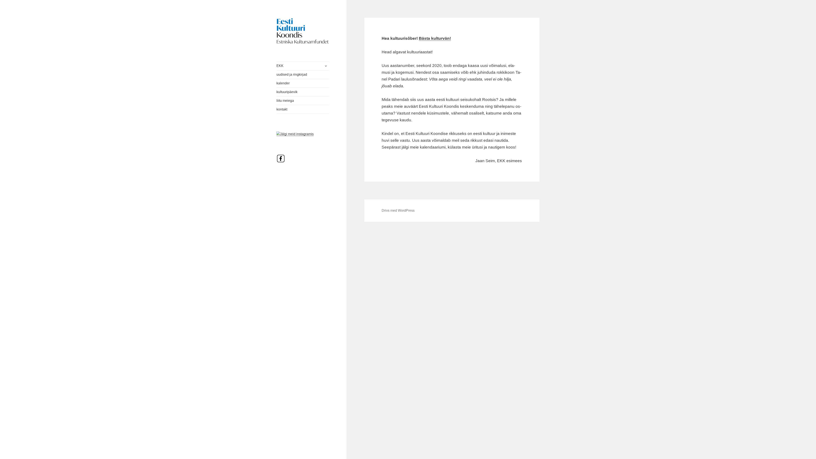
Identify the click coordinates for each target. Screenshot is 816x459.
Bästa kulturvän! (435, 38)
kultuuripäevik (287, 92)
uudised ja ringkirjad (291, 74)
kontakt (281, 109)
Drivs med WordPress (398, 210)
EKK (279, 66)
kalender (283, 83)
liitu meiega (285, 100)
